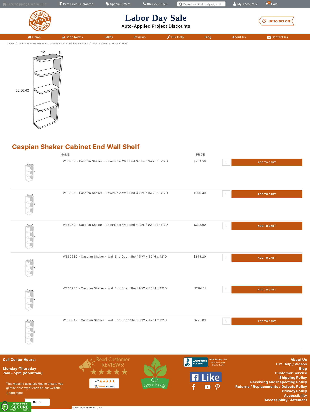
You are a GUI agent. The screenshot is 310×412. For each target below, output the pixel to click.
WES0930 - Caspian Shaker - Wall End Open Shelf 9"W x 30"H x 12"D (115, 256)
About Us (239, 37)
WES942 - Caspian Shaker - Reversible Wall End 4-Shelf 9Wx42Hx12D (115, 224)
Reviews (140, 37)
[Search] (180, 4)
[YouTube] (208, 387)
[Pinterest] (217, 387)
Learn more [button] (15, 392)
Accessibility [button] (295, 395)
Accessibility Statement (285, 400)
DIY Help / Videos (291, 364)
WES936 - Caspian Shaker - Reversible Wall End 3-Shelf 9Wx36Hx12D (115, 193)
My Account (245, 4)
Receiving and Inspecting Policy (278, 382)
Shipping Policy (293, 377)
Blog (208, 37)
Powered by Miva (91, 407)
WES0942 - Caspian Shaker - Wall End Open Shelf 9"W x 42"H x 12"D (115, 320)
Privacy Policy (294, 391)
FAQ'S (109, 37)
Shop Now (73, 37)
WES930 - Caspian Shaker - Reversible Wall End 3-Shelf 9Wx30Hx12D (115, 161)
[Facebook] (194, 387)
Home (36, 37)
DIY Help (177, 37)
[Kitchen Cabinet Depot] (40, 20)
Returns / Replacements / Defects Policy (271, 386)
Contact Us (279, 37)
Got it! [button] (37, 402)
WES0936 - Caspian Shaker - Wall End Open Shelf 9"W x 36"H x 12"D (115, 288)
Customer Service (291, 373)
